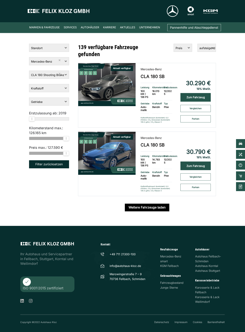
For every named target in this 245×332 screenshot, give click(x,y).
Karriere (109, 27)
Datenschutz (161, 322)
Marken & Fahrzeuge (44, 27)
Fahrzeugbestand (171, 282)
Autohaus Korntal (206, 266)
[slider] (32, 118)
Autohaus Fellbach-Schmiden (208, 259)
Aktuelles (127, 27)
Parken (195, 118)
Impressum (181, 322)
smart (164, 261)
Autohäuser (90, 27)
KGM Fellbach (169, 266)
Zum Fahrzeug (196, 97)
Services (70, 27)
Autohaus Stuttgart (207, 270)
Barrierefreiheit (216, 322)
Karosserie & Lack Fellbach (207, 290)
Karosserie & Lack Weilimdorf (207, 299)
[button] (66, 48)
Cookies (197, 322)
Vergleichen (196, 108)
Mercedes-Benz (151, 69)
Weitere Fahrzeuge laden (147, 207)
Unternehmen (149, 27)
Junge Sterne (169, 287)
